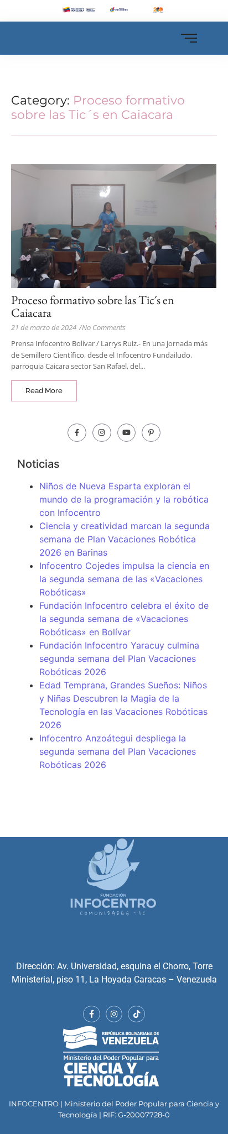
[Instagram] (101, 433)
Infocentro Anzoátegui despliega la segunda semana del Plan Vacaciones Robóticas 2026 (117, 751)
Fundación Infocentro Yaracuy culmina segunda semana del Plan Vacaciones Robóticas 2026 (119, 658)
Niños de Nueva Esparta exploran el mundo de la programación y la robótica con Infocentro (124, 499)
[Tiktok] (136, 1014)
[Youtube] (126, 433)
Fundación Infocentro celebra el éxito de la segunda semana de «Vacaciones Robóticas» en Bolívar (124, 618)
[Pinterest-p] (151, 433)
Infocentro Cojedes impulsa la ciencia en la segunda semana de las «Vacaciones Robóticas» (124, 579)
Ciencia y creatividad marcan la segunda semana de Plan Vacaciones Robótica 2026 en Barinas (124, 539)
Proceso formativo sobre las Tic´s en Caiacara (92, 306)
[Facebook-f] (77, 433)
